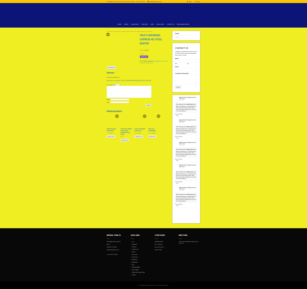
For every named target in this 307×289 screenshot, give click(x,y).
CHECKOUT (145, 24)
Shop (133, 264)
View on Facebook (178, 114)
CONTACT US (170, 24)
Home (108, 31)
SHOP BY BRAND (136, 267)
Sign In (190, 1)
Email (108, 102)
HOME (119, 24)
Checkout (134, 246)
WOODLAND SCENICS (183, 24)
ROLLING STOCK (117, 31)
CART (152, 24)
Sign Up (198, 1)
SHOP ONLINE (135, 269)
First (176, 63)
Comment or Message (182, 73)
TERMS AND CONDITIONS (138, 272)
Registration (135, 262)
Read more (152, 136)
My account (134, 254)
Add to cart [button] (111, 136)
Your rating (110, 85)
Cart (133, 241)
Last (188, 63)
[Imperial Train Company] (153, 20)
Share (177, 115)
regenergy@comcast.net (155, 1)
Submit (178, 87)
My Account (135, 257)
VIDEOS (126, 24)
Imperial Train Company (185, 97)
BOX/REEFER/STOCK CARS (127, 31)
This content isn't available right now (186, 104)
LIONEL (111, 31)
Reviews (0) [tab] (112, 67)
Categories (134, 244)
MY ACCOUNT (160, 24)
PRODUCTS (135, 259)
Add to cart (144, 56)
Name (108, 99)
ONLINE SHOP (135, 24)
